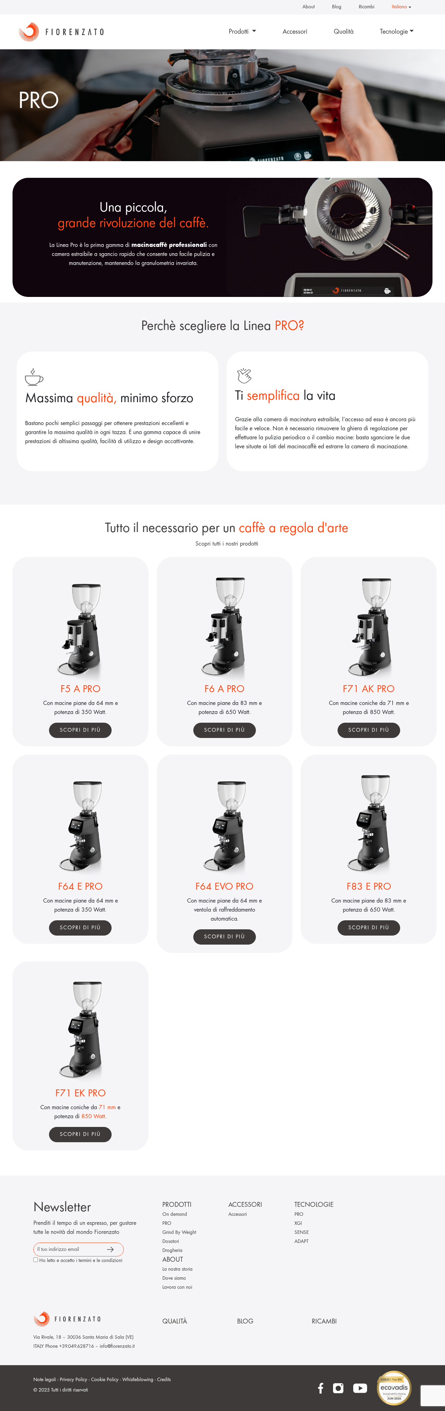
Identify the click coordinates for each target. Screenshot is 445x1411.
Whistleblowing (137, 1380)
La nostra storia (177, 1269)
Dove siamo (174, 1278)
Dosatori (170, 1241)
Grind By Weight (179, 1232)
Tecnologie (394, 31)
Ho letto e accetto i (80, 1260)
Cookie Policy (105, 1380)
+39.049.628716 (76, 1346)
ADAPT (301, 1241)
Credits (164, 1380)
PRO (166, 1223)
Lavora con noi (177, 1287)
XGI (298, 1223)
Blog (336, 7)
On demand (174, 1214)
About (308, 7)
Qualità (344, 31)
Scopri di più (80, 730)
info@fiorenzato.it (117, 1346)
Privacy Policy (73, 1380)
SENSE (301, 1232)
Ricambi (366, 7)
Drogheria (172, 1250)
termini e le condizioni (100, 1260)
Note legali (44, 1380)
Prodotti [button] (239, 31)
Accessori (295, 31)
